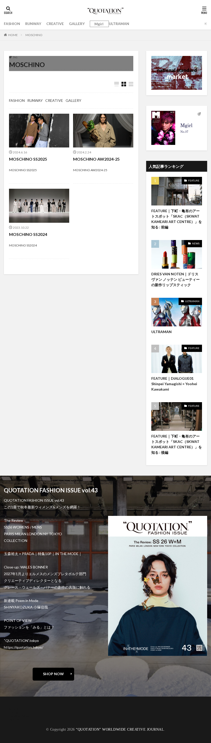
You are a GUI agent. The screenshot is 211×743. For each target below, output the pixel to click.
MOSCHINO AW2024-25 (96, 158)
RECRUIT (17, 719)
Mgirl (98, 24)
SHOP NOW (53, 674)
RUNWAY (33, 23)
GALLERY (77, 23)
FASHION (12, 23)
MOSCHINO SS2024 (28, 234)
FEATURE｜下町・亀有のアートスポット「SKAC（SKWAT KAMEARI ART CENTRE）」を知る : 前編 (176, 219)
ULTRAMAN (119, 23)
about (14, 708)
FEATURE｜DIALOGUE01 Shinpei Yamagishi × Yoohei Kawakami (174, 383)
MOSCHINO (33, 35)
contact (15, 712)
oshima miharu (20, 716)
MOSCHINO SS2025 (28, 158)
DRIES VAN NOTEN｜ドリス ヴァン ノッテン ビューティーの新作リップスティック (175, 279)
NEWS (195, 243)
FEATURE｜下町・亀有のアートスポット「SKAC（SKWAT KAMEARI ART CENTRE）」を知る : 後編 (176, 444)
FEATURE (193, 180)
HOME (13, 35)
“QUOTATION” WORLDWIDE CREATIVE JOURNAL (120, 729)
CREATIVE (55, 23)
